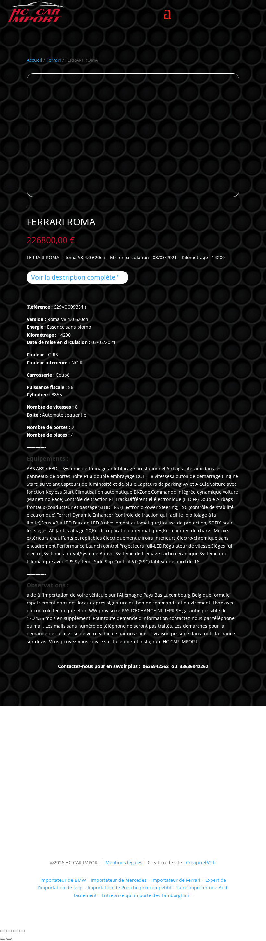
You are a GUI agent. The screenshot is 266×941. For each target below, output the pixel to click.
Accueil (34, 60)
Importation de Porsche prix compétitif (130, 887)
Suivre (143, 819)
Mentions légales (123, 862)
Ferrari (53, 60)
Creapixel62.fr (201, 862)
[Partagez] (15, 931)
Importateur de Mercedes (119, 880)
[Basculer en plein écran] (9, 931)
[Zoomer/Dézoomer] (2, 931)
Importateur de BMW (63, 880)
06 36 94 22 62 (42, 794)
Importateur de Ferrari (175, 880)
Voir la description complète (73, 277)
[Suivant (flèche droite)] (9, 939)
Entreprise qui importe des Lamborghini (145, 895)
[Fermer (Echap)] (22, 931)
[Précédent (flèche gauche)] (2, 939)
